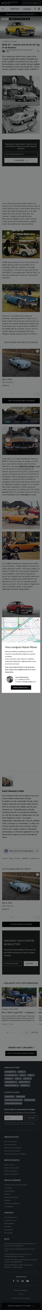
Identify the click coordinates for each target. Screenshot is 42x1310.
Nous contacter (20, 687)
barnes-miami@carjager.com (26, 682)
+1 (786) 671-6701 (23, 679)
